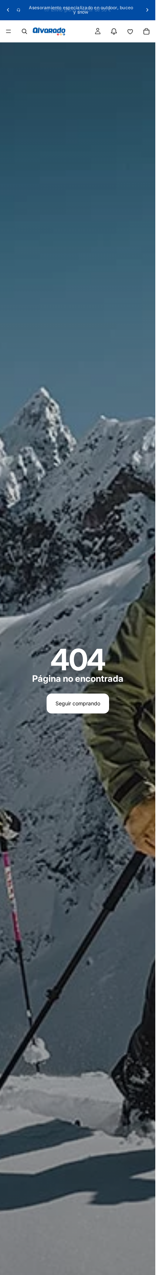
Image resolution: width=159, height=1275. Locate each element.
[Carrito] (146, 31)
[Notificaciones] (114, 31)
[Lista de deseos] (130, 31)
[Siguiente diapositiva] (147, 10)
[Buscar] (24, 31)
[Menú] (8, 31)
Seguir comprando (77, 703)
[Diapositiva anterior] (8, 10)
